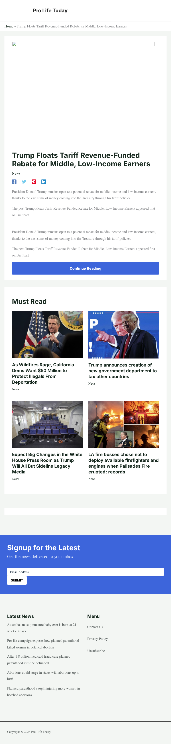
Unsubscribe (96, 650)
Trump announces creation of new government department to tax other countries (122, 370)
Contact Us (95, 626)
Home (8, 26)
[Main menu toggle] (159, 10)
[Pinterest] (34, 181)
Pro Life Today (50, 10)
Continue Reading (85, 268)
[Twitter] (24, 181)
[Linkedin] (43, 181)
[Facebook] (14, 181)
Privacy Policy (97, 638)
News (16, 173)
